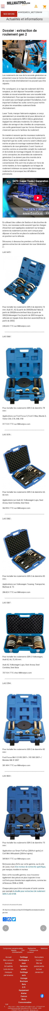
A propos (8, 963)
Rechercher (32, 948)
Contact (39, 960)
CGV (22, 950)
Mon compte (8, 960)
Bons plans (39, 957)
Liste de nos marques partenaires (8, 972)
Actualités (8, 966)
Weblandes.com (34, 1010)
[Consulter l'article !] (24, 304)
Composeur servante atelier (13, 948)
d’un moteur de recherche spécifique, (30, 867)
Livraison (30, 952)
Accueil (8, 957)
